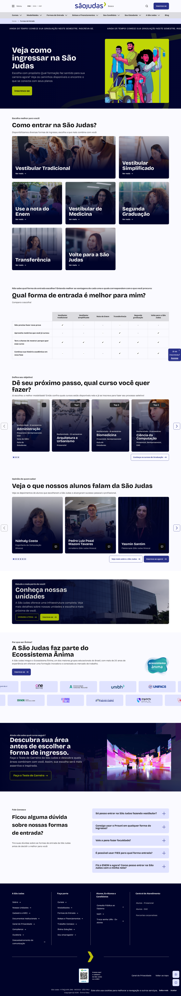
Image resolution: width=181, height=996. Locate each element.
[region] (90, 335)
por (29, 6)
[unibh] (137, 686)
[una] (164, 700)
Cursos (15, 15)
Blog (167, 15)
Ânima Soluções (65, 929)
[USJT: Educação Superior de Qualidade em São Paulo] (90, 6)
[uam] (98, 686)
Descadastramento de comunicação (22, 942)
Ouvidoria (16, 935)
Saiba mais (163, 990)
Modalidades (32, 15)
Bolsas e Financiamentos (83, 15)
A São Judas (151, 15)
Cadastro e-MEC (20, 913)
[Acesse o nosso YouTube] (47, 976)
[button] (4, 426)
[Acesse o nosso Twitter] (40, 976)
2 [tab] (16, 457)
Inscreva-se (161, 6)
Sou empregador (65, 935)
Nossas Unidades (20, 908)
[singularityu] (125, 700)
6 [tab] (25, 559)
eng (34, 6)
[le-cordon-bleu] (19, 686)
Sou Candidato (109, 15)
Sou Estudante (131, 15)
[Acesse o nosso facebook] (13, 976)
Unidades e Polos (25, 617)
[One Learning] (58, 686)
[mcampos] (85, 700)
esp (40, 6)
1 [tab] (13, 457)
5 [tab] (22, 559)
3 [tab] (18, 457)
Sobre (15, 902)
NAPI (99, 914)
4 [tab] (20, 559)
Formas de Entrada (55, 15)
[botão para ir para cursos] (88, 101)
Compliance (17, 929)
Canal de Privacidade (22, 924)
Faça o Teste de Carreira (28, 775)
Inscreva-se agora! (154, 559)
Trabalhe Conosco (66, 924)
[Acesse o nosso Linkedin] (27, 976)
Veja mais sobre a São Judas (124, 559)
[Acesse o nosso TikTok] (33, 976)
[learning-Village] (46, 700)
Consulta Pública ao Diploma (106, 907)
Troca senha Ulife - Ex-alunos (107, 921)
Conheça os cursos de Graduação (148, 457)
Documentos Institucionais (24, 918)
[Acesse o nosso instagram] (20, 976)
